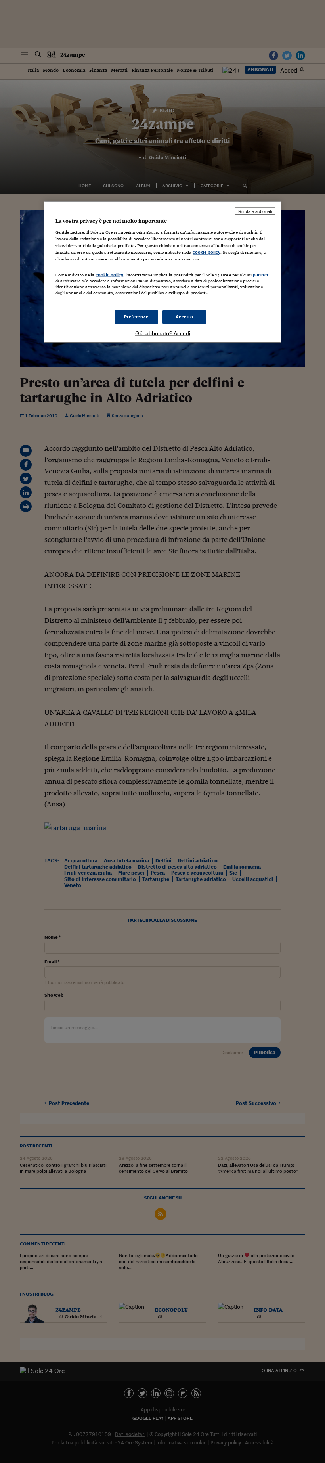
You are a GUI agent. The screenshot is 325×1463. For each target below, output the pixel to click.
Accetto (184, 316)
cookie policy (206, 252)
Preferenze (136, 316)
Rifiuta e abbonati (255, 211)
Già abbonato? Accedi (162, 333)
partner (260, 274)
